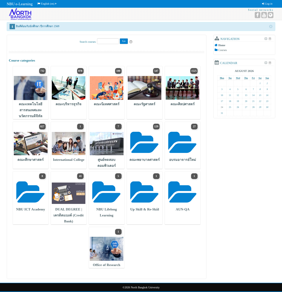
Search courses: (88, 41)
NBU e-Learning (20, 4)
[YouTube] (264, 15)
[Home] (20, 13)
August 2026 (244, 71)
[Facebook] (257, 15)
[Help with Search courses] (131, 41)
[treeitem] (244, 45)
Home (221, 45)
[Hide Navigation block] (265, 38)
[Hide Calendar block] (265, 62)
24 (222, 107)
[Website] (270, 15)
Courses (222, 50)
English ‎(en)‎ (47, 3)
